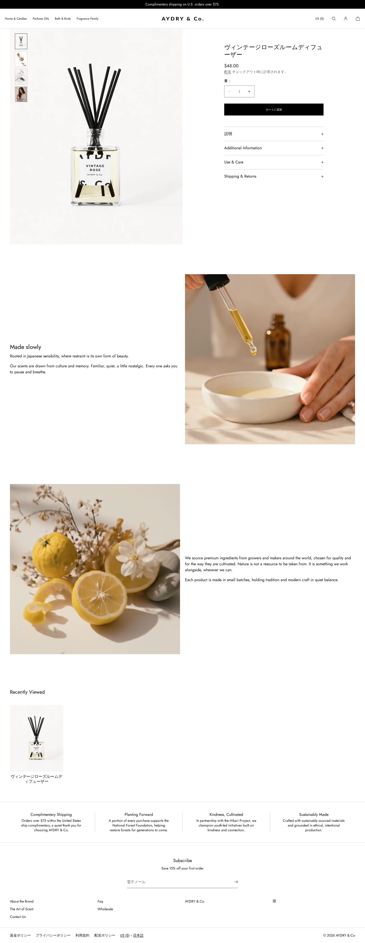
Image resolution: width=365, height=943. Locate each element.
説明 (228, 134)
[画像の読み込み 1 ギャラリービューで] (21, 41)
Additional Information (243, 148)
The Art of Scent (21, 908)
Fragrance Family (87, 18)
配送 (227, 71)
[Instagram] (275, 901)
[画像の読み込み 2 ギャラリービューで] (21, 59)
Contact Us (18, 916)
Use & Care (233, 162)
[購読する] (232, 882)
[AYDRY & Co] (182, 18)
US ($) (319, 18)
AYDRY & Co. (195, 901)
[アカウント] (345, 18)
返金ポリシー (20, 935)
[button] (334, 18)
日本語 (138, 935)
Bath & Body (63, 18)
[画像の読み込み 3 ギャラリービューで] (21, 76)
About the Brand (22, 901)
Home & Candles (16, 18)
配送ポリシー (104, 935)
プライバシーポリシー (53, 935)
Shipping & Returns (240, 176)
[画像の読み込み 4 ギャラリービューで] (21, 94)
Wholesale (105, 908)
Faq (100, 901)
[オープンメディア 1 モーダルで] (96, 136)
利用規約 (82, 935)
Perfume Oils (41, 18)
